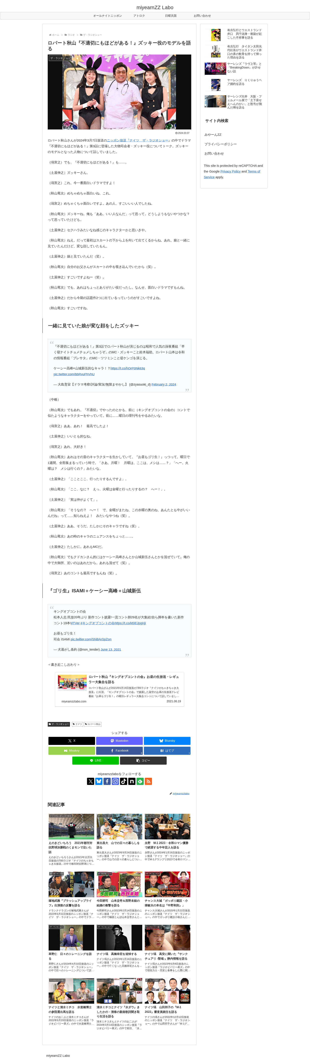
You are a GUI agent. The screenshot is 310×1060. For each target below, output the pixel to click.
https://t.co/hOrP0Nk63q (128, 368)
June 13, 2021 (111, 649)
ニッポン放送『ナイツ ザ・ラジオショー (137, 140)
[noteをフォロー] (131, 781)
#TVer (75, 623)
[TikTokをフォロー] (123, 781)
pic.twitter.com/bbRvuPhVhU (74, 374)
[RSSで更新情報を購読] (148, 781)
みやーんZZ (213, 134)
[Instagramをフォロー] (115, 781)
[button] (143, 761)
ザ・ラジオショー (60, 724)
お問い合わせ (214, 153)
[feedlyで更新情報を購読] (140, 781)
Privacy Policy (230, 171)
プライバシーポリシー (221, 144)
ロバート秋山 (94, 724)
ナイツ (79, 724)
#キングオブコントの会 (98, 623)
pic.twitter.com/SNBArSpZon (91, 639)
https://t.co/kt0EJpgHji (130, 623)
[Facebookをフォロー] (107, 781)
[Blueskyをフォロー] (98, 781)
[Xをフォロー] (90, 781)
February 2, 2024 (164, 384)
